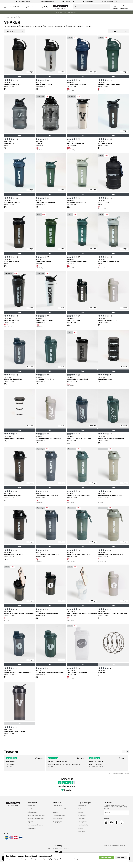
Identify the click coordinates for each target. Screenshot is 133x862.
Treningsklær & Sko (28, 7)
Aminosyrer (81, 818)
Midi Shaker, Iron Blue (12, 202)
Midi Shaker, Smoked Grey (76, 202)
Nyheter (80, 828)
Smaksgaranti (32, 828)
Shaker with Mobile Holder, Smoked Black (19, 613)
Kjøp (19, 76)
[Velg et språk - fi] (20, 839)
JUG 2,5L (39, 143)
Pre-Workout (82, 815)
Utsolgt (113, 664)
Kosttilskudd (14, 7)
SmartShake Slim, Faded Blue (47, 496)
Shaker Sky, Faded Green (45, 379)
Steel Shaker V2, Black (12, 320)
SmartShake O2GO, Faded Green (79, 554)
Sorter (113, 31)
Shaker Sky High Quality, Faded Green (50, 672)
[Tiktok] (121, 822)
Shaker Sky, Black (73, 320)
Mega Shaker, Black (11, 261)
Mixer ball (101, 672)
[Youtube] (111, 822)
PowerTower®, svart (105, 379)
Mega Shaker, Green (43, 261)
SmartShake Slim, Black (13, 496)
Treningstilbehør (43, 7)
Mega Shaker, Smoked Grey (108, 261)
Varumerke (11, 31)
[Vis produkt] (9, 80)
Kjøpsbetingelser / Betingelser (37, 815)
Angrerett (30, 822)
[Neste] (123, 751)
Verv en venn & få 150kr (60, 809)
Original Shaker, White (44, 84)
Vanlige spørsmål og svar (35, 825)
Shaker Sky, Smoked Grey (107, 320)
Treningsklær (82, 822)
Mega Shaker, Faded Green (77, 261)
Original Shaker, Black (12, 84)
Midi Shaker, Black (105, 143)
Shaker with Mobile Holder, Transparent (82, 613)
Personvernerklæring (59, 815)
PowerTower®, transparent (14, 438)
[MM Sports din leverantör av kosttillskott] (60, 7)
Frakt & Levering (32, 812)
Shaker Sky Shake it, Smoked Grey (49, 438)
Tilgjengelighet (57, 822)
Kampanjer (81, 831)
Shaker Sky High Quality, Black (47, 613)
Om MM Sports (57, 805)
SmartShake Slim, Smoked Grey (110, 496)
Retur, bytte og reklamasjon (36, 818)
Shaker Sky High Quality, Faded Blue (17, 672)
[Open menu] (4, 6)
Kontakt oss (31, 805)
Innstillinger (121, 857)
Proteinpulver (82, 809)
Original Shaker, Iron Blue (76, 84)
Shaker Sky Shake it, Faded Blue (79, 438)
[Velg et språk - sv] (6, 839)
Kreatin (80, 812)
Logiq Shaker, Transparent (77, 672)
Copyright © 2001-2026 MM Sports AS (114, 845)
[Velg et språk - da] (16, 839)
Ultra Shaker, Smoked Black (14, 731)
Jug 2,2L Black (103, 202)
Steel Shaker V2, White (44, 320)
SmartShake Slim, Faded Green (79, 496)
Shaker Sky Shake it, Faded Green (111, 438)
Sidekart (55, 812)
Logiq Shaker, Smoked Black (77, 379)
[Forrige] (127, 751)
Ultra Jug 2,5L (9, 143)
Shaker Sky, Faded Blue (13, 379)
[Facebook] (116, 822)
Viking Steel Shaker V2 (75, 143)
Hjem (6, 17)
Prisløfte (30, 809)
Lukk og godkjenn (106, 857)
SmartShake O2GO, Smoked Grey (110, 554)
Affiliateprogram (58, 818)
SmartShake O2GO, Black (13, 554)
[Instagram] (106, 822)
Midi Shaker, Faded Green (45, 202)
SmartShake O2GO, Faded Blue (47, 554)
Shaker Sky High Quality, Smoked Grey (112, 613)
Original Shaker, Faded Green (109, 84)
